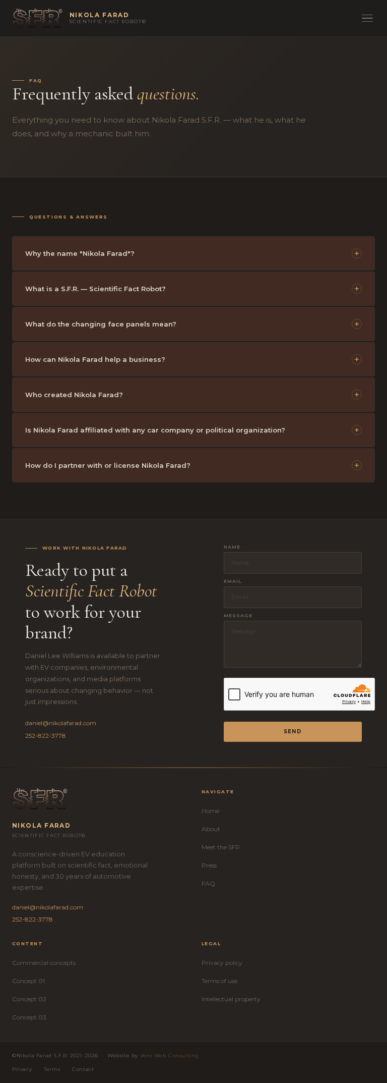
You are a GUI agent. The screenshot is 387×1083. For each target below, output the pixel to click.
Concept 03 (29, 1017)
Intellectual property (231, 999)
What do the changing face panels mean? (100, 324)
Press (209, 865)
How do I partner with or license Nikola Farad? (107, 465)
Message (238, 615)
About (211, 829)
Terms (52, 1069)
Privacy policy (222, 962)
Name (232, 547)
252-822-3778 (45, 735)
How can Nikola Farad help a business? (95, 359)
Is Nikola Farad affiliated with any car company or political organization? (155, 430)
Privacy (22, 1069)
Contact (83, 1069)
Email (232, 581)
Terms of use (219, 981)
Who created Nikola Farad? (74, 395)
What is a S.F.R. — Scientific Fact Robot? (95, 289)
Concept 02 (29, 999)
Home (210, 811)
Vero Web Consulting (169, 1055)
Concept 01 (28, 981)
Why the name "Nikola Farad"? (80, 253)
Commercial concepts (44, 962)
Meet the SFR (221, 847)
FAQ (208, 883)
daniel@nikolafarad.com (60, 723)
